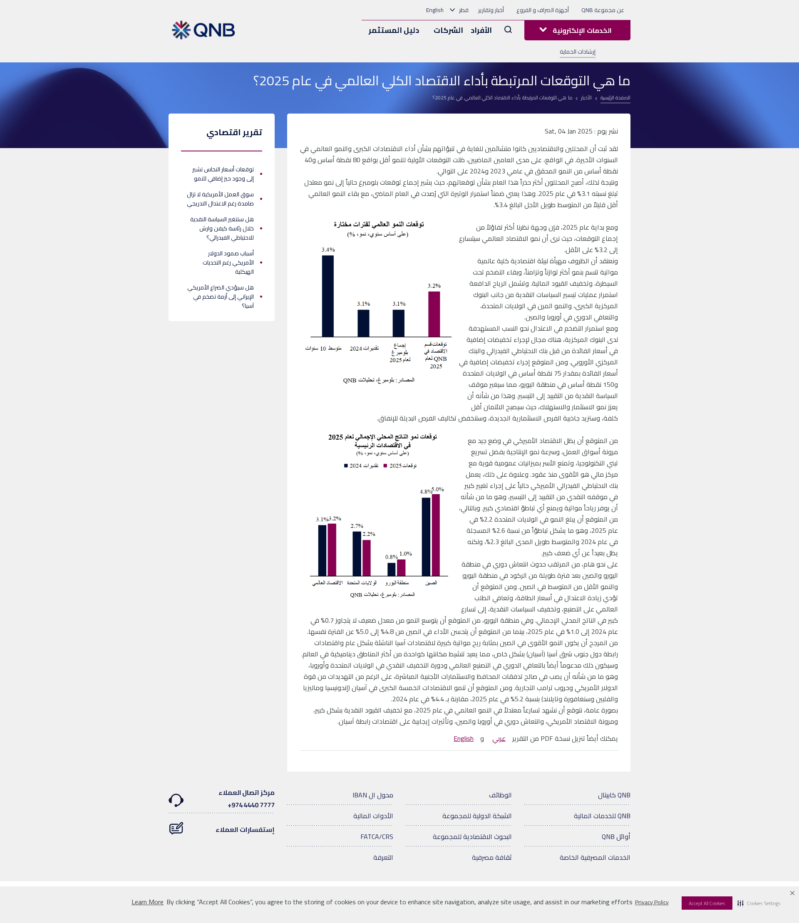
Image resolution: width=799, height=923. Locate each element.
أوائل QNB (616, 836)
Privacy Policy (652, 902)
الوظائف (500, 795)
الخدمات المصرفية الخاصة (595, 857)
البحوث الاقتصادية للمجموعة (472, 836)
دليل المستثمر (394, 30)
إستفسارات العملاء (245, 829)
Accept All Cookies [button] (707, 903)
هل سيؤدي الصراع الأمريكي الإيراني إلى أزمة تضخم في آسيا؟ (220, 296)
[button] (759, 903)
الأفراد (481, 30)
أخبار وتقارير (491, 10)
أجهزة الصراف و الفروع (542, 10)
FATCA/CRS (376, 836)
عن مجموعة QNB (602, 10)
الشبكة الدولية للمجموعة (477, 815)
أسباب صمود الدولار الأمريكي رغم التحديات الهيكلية (228, 262)
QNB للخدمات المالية (602, 815)
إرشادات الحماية (578, 51)
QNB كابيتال (614, 795)
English (435, 10)
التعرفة (383, 857)
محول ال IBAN (372, 795)
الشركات (448, 30)
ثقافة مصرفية (492, 857)
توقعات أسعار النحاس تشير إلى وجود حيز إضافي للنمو (223, 174)
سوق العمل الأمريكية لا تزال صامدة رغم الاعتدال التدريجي (220, 199)
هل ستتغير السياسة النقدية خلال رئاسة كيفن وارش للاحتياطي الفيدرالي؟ (222, 228)
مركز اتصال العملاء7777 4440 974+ (246, 798)
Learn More (148, 902)
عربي (499, 738)
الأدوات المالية (373, 815)
